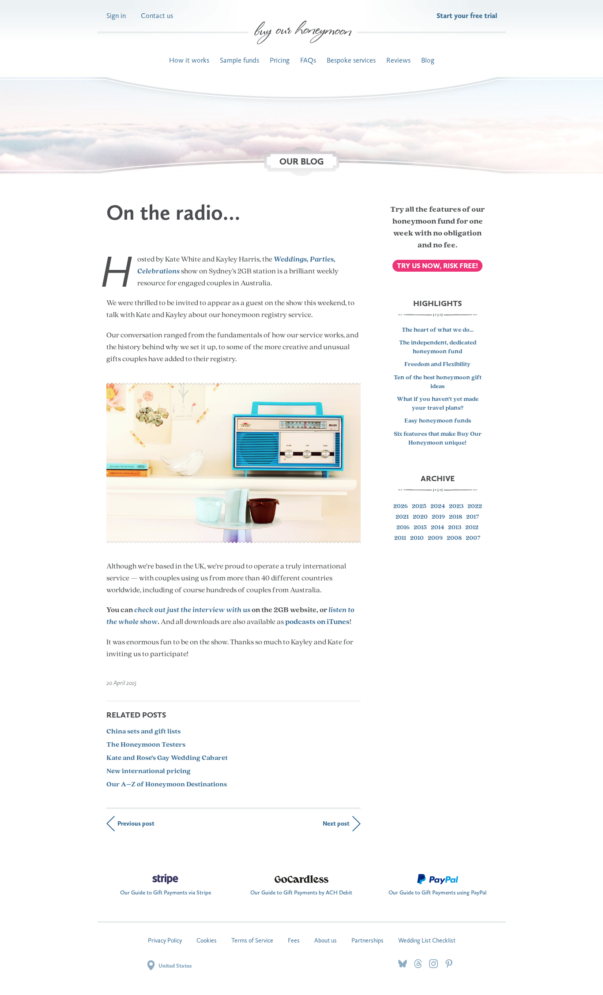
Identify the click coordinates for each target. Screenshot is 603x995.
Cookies (206, 940)
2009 (435, 538)
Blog (427, 60)
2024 (437, 506)
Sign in (116, 15)
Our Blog (301, 161)
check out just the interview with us (192, 610)
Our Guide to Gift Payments (165, 890)
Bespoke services (351, 60)
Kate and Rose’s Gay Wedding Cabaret (167, 758)
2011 (400, 538)
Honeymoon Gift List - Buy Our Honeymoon (303, 32)
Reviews (398, 60)
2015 (420, 527)
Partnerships (367, 940)
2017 (472, 517)
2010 (417, 538)
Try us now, (437, 266)
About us (325, 940)
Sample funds (239, 60)
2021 (402, 517)
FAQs (308, 60)
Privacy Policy (165, 940)
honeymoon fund (423, 222)
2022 (474, 506)
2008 (454, 538)
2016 (403, 527)
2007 (473, 538)
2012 (472, 527)
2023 (456, 506)
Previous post (136, 823)
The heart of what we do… (438, 330)
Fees (294, 940)
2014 (437, 527)
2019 (438, 517)
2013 (454, 527)
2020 (420, 517)
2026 (400, 506)
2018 (455, 517)
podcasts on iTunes (317, 622)
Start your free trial (467, 15)
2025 (419, 506)
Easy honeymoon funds (437, 421)
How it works (189, 60)
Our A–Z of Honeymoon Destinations (166, 784)
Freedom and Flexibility (437, 364)
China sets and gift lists (143, 731)
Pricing (280, 60)
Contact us (157, 15)
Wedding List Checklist (427, 940)
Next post (336, 823)
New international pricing (148, 771)
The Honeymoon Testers (145, 744)
